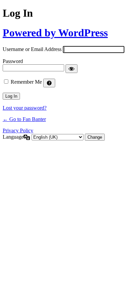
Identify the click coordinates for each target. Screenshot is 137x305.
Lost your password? (25, 108)
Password (13, 61)
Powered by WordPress (55, 33)
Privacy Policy (18, 130)
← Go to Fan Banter (24, 119)
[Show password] (71, 68)
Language (13, 137)
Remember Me (26, 82)
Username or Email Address (32, 49)
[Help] (49, 83)
